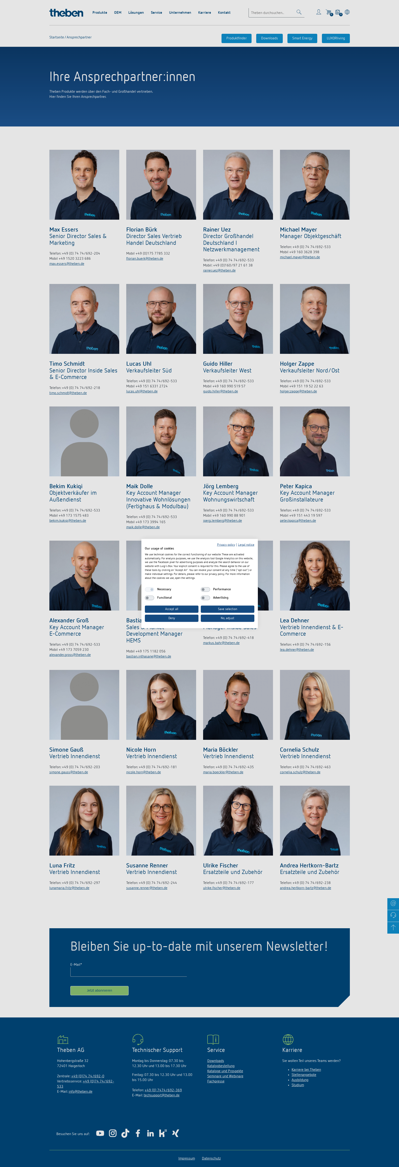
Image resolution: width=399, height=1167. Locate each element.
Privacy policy (226, 544)
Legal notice (246, 544)
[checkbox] (149, 589)
